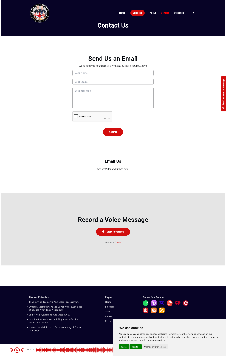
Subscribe (179, 13)
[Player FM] (185, 305)
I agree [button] (124, 347)
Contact (165, 13)
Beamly (118, 242)
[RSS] (162, 312)
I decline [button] (136, 347)
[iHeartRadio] (177, 305)
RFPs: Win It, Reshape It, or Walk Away (49, 314)
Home (122, 13)
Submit (113, 131)
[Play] (17, 350)
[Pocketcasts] (170, 305)
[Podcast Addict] (154, 312)
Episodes (137, 13)
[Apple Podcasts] (154, 305)
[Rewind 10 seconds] (11, 349)
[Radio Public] (145, 312)
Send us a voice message (223, 92)
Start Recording (115, 231)
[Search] (192, 13)
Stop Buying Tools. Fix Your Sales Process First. (54, 301)
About (153, 13)
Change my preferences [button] (155, 347)
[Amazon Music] (162, 305)
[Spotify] (145, 305)
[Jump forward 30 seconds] (22, 349)
